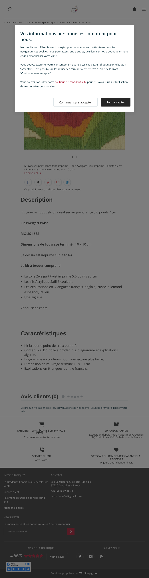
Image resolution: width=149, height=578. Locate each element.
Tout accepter (116, 102)
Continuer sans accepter (75, 102)
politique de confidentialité (71, 82)
